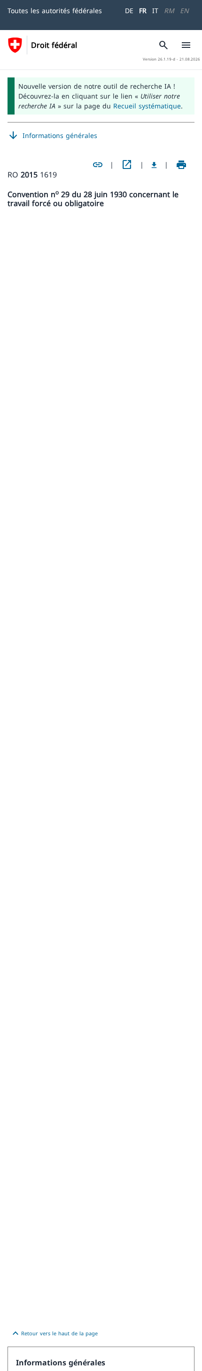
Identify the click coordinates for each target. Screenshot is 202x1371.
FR (143, 10)
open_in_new (126, 164)
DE (129, 10)
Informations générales (52, 135)
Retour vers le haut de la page (54, 1333)
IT (155, 10)
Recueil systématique (147, 105)
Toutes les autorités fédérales (55, 10)
